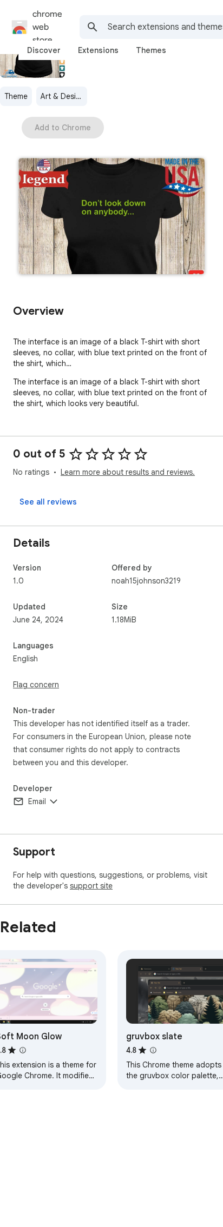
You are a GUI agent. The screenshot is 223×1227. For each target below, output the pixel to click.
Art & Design (63, 96)
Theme (16, 96)
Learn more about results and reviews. (128, 472)
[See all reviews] (48, 502)
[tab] (43, 50)
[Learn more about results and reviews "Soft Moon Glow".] (23, 1050)
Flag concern (36, 684)
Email (37, 801)
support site (91, 886)
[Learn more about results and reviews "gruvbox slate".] (153, 1050)
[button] (111, 217)
